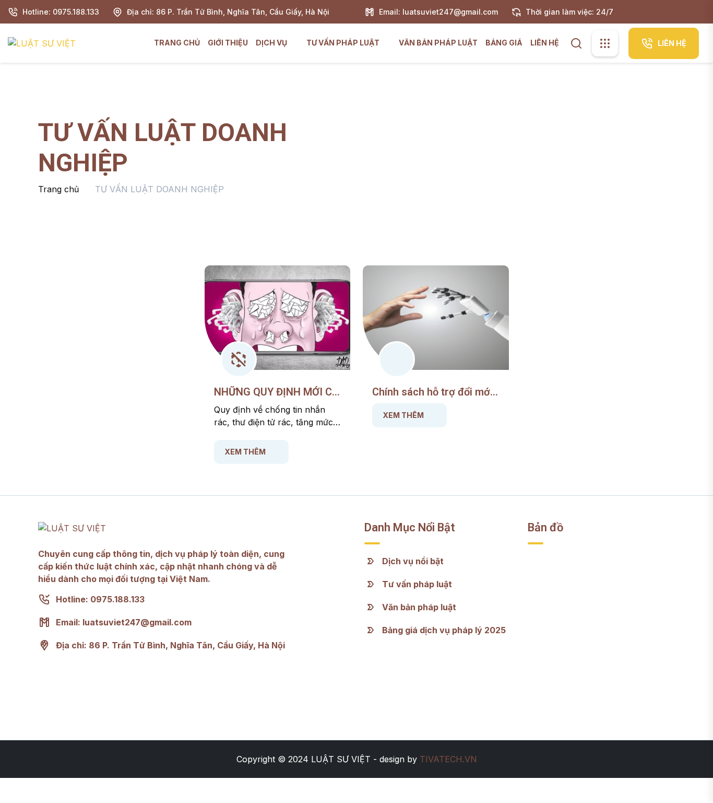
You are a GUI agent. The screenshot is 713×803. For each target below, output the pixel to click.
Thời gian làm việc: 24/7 (569, 11)
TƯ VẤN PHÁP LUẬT (343, 42)
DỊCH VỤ (272, 42)
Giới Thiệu (228, 42)
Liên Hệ (544, 42)
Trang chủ (58, 189)
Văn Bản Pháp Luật (438, 42)
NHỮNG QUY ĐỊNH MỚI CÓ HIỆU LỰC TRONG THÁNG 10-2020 (276, 392)
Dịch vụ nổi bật (413, 561)
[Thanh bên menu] (605, 43)
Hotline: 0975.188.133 (60, 11)
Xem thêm (245, 451)
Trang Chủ (177, 42)
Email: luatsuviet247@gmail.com (438, 11)
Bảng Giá (503, 42)
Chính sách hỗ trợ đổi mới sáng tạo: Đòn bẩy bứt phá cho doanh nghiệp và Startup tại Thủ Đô (433, 392)
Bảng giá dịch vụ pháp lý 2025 (444, 630)
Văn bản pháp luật (419, 607)
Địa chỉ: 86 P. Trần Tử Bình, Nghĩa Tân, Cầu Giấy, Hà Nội (228, 11)
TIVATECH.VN (448, 759)
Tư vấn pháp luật (417, 584)
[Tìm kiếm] (576, 43)
